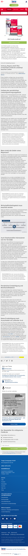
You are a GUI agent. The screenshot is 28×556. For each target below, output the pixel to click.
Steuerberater (4, 497)
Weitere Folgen (14, 424)
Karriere (3, 486)
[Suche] (26, 9)
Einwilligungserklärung (10, 453)
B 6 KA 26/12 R (6, 336)
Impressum (4, 532)
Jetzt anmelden (14, 448)
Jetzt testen (14, 5)
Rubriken (9, 9)
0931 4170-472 (6, 466)
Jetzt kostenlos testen (14, 42)
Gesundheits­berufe (5, 501)
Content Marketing (5, 512)
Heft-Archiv (15, 9)
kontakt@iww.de (5, 468)
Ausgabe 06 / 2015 (9, 357)
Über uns (3, 488)
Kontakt (3, 482)
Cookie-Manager (5, 534)
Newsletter (4, 484)
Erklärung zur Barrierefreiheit (17, 534)
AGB (9, 532)
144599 (17, 336)
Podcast (22, 9)
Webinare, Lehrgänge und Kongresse (10, 510)
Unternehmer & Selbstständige (8, 503)
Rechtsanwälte (4, 499)
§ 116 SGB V (10, 334)
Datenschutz (14, 532)
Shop (2, 490)
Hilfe (2, 480)
